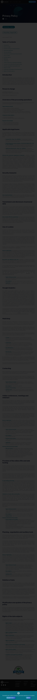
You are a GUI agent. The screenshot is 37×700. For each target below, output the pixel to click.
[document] (18, 350)
